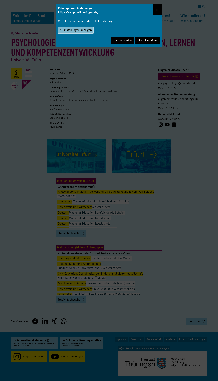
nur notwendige (122, 40)
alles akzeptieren (147, 40)
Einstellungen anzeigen (77, 30)
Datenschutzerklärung (98, 21)
